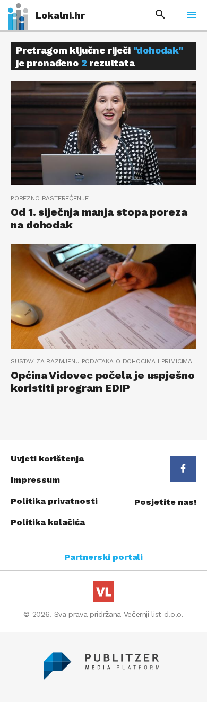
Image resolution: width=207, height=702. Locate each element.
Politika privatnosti (54, 501)
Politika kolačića (48, 522)
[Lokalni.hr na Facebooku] (183, 469)
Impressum (35, 480)
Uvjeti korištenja (47, 459)
